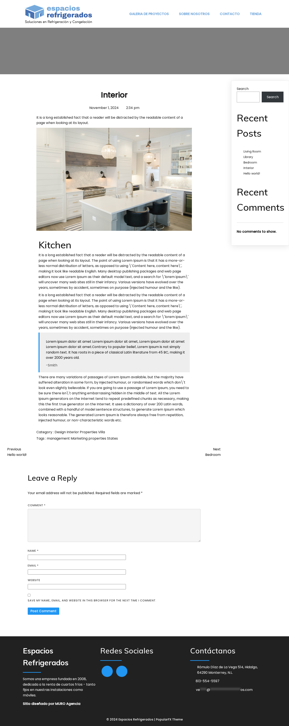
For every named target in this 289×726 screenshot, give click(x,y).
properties (97, 438)
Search (243, 88)
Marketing (79, 438)
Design (61, 432)
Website (34, 580)
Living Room (252, 151)
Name (33, 551)
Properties (89, 432)
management (59, 438)
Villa (101, 432)
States (112, 438)
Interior (73, 432)
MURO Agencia (67, 703)
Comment (36, 505)
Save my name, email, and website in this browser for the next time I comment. (92, 600)
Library (248, 157)
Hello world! (252, 173)
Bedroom (250, 162)
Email (33, 566)
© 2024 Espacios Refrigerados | (131, 719)
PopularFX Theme (169, 719)
